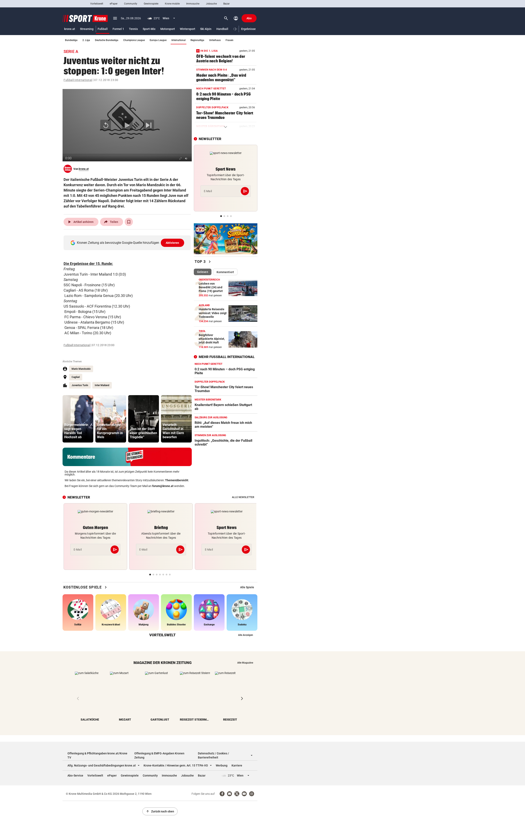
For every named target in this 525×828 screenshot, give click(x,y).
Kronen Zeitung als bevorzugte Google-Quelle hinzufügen (128, 243)
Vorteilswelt (96, 3)
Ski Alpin (205, 29)
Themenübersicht (176, 480)
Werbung (221, 765)
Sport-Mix (149, 29)
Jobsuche (211, 3)
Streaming (87, 29)
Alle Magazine (245, 662)
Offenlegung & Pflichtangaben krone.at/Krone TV (97, 755)
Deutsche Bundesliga (106, 40)
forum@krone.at (162, 486)
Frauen (229, 40)
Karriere (237, 765)
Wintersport (187, 29)
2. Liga (86, 40)
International (178, 40)
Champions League (134, 40)
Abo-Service (75, 775)
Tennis (133, 29)
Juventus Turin (80, 385)
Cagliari (76, 377)
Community (130, 3)
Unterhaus (215, 40)
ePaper (114, 3)
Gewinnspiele (151, 3)
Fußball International (78, 80)
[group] (78, 419)
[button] (236, 29)
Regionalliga (197, 40)
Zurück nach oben (160, 811)
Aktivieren (172, 242)
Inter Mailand (102, 385)
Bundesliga (71, 40)
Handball (222, 29)
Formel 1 (118, 29)
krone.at (69, 29)
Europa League (158, 40)
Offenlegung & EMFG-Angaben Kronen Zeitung (159, 755)
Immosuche (192, 3)
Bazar (226, 3)
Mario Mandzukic (81, 368)
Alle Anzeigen (245, 635)
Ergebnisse (248, 29)
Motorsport (167, 29)
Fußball (103, 29)
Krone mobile (172, 3)
